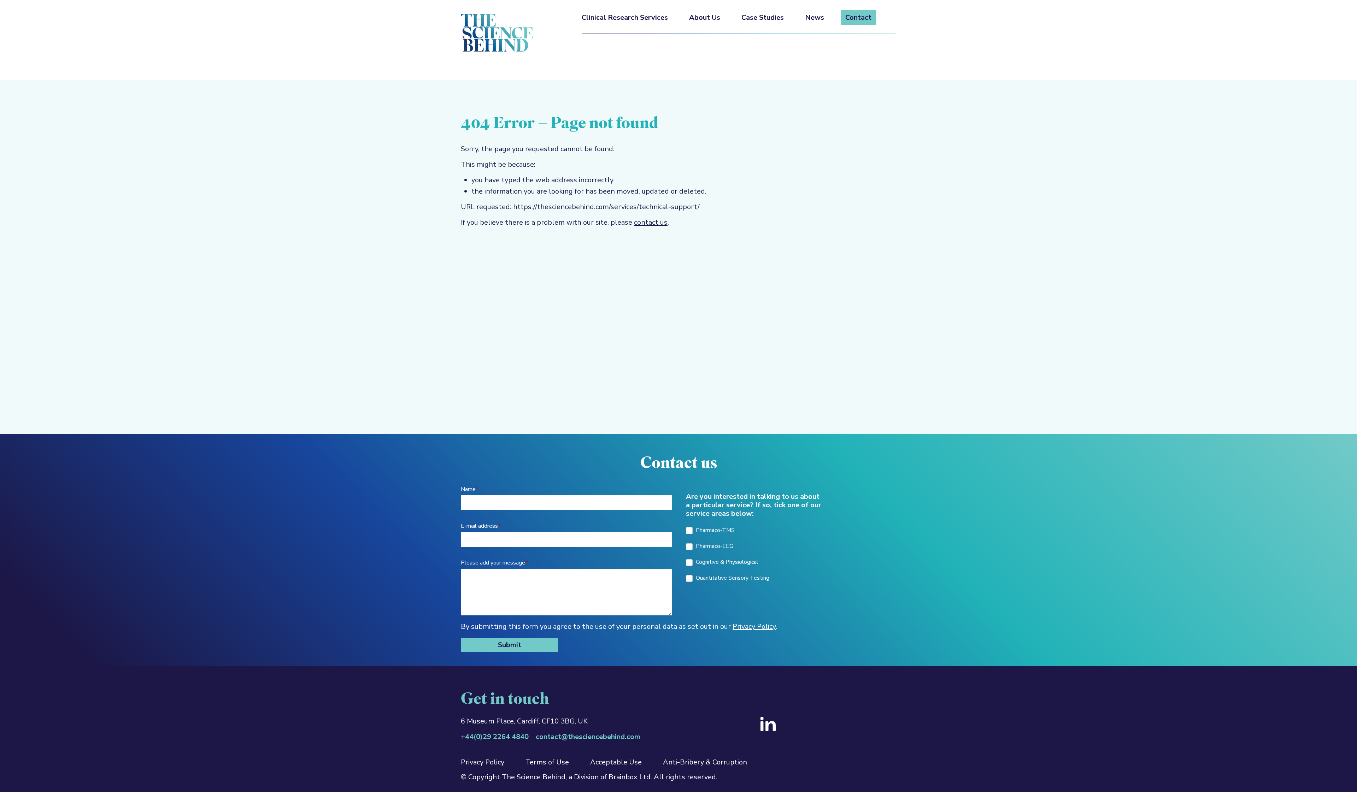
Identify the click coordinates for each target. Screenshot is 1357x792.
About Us (704, 17)
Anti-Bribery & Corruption (705, 762)
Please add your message (494, 563)
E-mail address (480, 526)
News (814, 17)
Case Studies (762, 17)
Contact (858, 17)
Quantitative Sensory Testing (731, 578)
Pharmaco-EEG (713, 546)
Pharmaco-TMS (714, 530)
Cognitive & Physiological (726, 562)
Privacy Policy (754, 626)
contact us (651, 222)
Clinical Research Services (625, 17)
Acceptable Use (616, 762)
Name (469, 489)
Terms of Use (547, 762)
